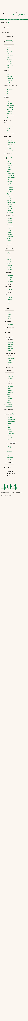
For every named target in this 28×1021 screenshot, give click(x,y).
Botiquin (8, 158)
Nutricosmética (10, 85)
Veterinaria (9, 327)
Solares (7, 136)
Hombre (7, 70)
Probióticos (9, 463)
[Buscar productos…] (2, 9)
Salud (7, 309)
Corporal (9, 272)
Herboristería (10, 443)
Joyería (8, 321)
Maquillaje (8, 42)
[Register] (1, 2)
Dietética (8, 414)
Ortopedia (9, 249)
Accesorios (9, 215)
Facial (6, 97)
